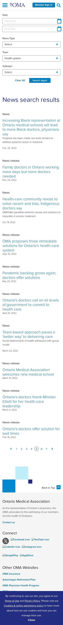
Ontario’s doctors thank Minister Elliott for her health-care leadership (29, 401)
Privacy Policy (32, 601)
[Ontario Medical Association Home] (18, 4)
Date (5, 15)
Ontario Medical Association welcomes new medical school (28, 372)
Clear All (20, 80)
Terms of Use (12, 601)
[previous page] (11, 449)
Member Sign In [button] (43, 5)
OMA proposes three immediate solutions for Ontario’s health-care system (30, 245)
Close (31, 620)
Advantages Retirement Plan (19, 579)
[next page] (52, 449)
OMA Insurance (11, 573)
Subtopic (7, 66)
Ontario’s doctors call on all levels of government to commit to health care (30, 304)
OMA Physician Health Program (20, 585)
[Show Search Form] (59, 5)
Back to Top (48, 487)
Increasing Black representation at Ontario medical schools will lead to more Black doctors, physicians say (31, 126)
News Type (8, 38)
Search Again (40, 80)
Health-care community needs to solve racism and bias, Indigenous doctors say (30, 203)
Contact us (8, 522)
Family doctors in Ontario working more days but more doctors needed (30, 171)
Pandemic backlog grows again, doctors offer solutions (29, 275)
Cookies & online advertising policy (24, 605)
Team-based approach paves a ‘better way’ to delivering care (28, 334)
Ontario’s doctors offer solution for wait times (31, 431)
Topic (5, 52)
